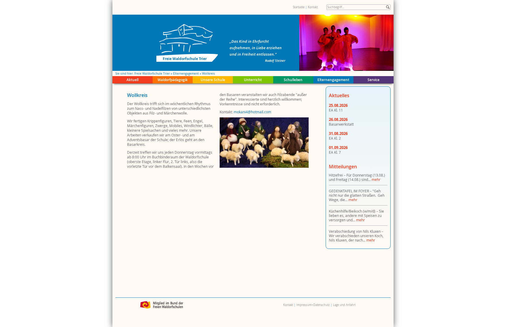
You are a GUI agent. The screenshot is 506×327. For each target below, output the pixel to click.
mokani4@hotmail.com (252, 111)
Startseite (299, 7)
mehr (376, 179)
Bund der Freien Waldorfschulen (162, 305)
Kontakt (313, 7)
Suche (388, 7)
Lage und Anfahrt (344, 305)
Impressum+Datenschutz (313, 305)
